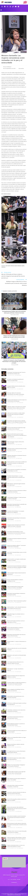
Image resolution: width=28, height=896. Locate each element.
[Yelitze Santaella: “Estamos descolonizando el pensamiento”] (3, 574)
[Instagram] (7, 6)
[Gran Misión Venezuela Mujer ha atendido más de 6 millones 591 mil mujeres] (3, 505)
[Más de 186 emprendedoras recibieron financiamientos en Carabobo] (3, 629)
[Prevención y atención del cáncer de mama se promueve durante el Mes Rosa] (3, 793)
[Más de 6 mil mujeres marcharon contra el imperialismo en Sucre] (3, 622)
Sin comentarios (18, 375)
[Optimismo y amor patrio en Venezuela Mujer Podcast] (3, 656)
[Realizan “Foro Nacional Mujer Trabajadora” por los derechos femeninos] (3, 766)
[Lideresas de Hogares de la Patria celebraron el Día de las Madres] (3, 731)
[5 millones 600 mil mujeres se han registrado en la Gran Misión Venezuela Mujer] (3, 773)
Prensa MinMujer (7, 66)
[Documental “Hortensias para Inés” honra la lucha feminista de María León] (3, 373)
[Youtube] (15, 6)
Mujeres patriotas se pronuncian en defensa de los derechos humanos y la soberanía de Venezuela (17, 463)
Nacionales (21, 68)
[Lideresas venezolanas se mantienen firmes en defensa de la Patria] (3, 456)
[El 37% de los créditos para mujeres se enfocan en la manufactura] (3, 704)
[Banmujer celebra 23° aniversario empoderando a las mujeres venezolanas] (3, 394)
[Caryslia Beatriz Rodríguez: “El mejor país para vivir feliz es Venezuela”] (3, 498)
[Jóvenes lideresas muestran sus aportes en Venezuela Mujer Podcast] (3, 725)
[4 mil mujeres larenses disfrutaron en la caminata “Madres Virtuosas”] (3, 663)
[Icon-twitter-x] (2, 6)
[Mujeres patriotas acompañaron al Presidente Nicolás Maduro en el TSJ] (3, 470)
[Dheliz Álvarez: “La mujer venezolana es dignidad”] (3, 670)
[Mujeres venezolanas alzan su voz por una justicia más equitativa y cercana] (3, 846)
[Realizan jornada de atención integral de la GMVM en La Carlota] (3, 677)
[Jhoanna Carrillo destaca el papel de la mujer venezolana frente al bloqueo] (3, 429)
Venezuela (3, 267)
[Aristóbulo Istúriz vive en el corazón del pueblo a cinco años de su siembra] (3, 832)
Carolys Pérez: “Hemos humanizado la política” (16, 600)
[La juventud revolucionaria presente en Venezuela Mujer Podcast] (3, 718)
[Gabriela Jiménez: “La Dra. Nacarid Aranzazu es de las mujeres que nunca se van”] (3, 608)
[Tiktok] (13, 6)
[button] (1, 10)
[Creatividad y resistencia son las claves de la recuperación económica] (3, 711)
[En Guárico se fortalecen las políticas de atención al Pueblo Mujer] (3, 380)
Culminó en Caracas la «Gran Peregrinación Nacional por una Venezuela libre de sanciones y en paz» (14, 361)
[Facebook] (4, 6)
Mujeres (22, 265)
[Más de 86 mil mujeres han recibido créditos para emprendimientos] (3, 759)
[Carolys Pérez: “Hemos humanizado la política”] (3, 601)
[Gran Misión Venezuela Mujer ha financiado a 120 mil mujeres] (3, 519)
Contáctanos (14, 882)
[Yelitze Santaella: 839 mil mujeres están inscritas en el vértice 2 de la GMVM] (3, 587)
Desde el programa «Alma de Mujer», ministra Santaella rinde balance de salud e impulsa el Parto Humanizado (16, 839)
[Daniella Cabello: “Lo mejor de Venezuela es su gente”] (3, 642)
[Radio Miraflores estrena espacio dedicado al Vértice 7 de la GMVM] (3, 779)
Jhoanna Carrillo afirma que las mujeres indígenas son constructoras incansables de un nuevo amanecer (16, 435)
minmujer (19, 265)
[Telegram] (18, 6)
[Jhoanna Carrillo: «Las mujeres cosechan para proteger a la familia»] (3, 560)
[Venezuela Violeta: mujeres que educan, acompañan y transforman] (3, 786)
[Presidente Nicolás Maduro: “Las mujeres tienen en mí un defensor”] (3, 512)
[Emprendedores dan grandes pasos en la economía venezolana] (3, 697)
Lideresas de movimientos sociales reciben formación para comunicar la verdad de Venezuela (16, 414)
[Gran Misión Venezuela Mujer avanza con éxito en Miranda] (3, 553)
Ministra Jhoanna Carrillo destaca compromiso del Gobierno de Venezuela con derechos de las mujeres (17, 825)
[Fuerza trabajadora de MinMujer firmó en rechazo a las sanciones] (3, 690)
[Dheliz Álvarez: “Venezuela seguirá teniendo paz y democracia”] (3, 485)
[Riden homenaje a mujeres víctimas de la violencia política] (3, 443)
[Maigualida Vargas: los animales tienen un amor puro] (3, 615)
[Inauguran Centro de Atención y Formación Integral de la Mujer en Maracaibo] (3, 526)
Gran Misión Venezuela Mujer (11, 265)
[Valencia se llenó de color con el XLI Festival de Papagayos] (3, 649)
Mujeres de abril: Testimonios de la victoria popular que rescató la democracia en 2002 (14, 336)
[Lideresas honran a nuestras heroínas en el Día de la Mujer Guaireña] (3, 449)
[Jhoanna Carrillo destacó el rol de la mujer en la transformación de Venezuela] (3, 401)
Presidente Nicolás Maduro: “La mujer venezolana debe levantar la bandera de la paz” (16, 477)
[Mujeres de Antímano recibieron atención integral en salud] (3, 745)
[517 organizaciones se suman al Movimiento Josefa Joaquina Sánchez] (3, 752)
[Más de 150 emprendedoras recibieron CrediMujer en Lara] (3, 581)
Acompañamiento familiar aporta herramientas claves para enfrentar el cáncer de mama (14, 312)
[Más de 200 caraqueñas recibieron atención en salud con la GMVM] (3, 800)
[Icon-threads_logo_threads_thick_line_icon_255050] (10, 6)
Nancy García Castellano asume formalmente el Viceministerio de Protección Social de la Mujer (16, 817)
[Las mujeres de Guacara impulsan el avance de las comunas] (3, 539)
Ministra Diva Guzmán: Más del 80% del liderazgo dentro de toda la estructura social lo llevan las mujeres (16, 809)
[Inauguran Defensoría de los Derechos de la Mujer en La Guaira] (3, 387)
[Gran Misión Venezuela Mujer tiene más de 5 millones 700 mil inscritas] (3, 635)
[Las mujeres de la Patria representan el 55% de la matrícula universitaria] (3, 491)
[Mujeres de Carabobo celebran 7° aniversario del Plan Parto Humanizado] (3, 546)
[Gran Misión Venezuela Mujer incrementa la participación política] (3, 594)
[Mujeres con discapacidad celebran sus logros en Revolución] (3, 738)
